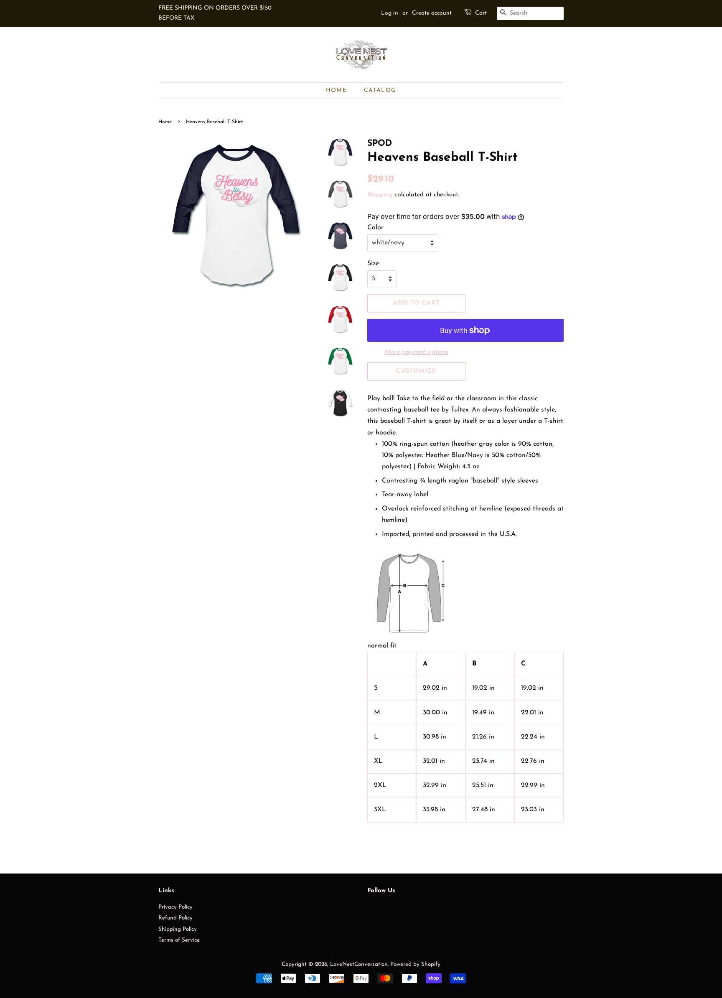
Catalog (380, 90)
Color (375, 227)
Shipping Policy (177, 929)
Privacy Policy (175, 907)
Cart (481, 13)
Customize (416, 371)
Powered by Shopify (415, 964)
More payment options (416, 352)
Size (373, 263)
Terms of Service (179, 940)
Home (336, 90)
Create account (432, 13)
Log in (389, 13)
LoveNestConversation (359, 964)
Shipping (379, 195)
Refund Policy (175, 918)
